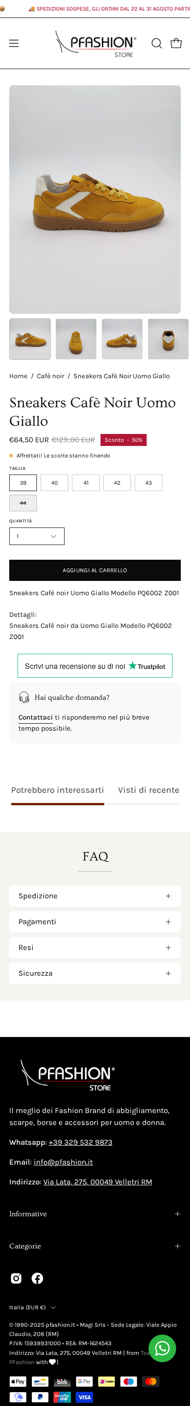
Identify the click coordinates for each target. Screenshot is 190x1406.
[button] (155, 43)
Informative (28, 1214)
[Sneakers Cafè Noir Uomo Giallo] (30, 339)
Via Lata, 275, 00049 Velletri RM (97, 1182)
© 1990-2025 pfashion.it (42, 1324)
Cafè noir (50, 376)
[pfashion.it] (95, 43)
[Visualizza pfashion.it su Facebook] (37, 1278)
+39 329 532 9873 (81, 1142)
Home (18, 376)
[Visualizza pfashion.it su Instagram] (16, 1278)
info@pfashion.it (63, 1162)
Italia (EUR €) (27, 1307)
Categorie (25, 1246)
